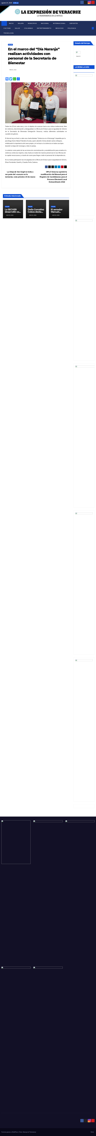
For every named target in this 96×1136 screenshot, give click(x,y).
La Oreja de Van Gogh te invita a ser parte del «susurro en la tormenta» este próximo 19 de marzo (20, 174)
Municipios (32, 23)
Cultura (7, 28)
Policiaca (72, 28)
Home (92, 1132)
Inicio (11, 23)
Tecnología (8, 33)
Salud (17, 28)
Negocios (60, 28)
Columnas (28, 28)
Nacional (45, 23)
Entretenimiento (44, 28)
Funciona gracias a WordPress (9, 1132)
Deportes (74, 23)
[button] (89, 28)
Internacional (59, 23)
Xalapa (21, 23)
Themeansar (32, 1132)
